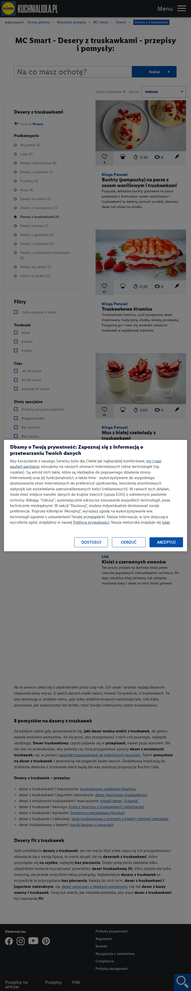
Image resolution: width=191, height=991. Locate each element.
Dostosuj (91, 542)
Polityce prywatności (91, 522)
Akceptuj (166, 542)
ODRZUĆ (129, 542)
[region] (95, 495)
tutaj (166, 522)
